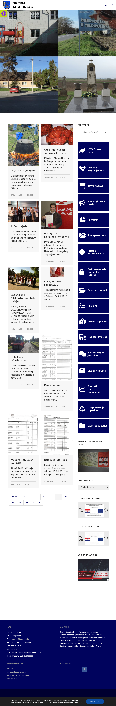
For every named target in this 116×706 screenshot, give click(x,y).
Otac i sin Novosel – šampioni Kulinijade (55, 151)
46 (13, 503)
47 (20, 503)
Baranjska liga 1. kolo (56, 460)
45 (66, 497)
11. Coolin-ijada (19, 226)
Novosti (30, 195)
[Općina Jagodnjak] (18, 5)
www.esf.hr (11, 669)
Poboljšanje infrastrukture (18, 359)
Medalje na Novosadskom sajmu (56, 235)
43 (51, 497)
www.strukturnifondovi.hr (16, 672)
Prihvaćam (95, 701)
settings (78, 703)
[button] (3, 13)
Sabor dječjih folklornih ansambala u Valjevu (23, 298)
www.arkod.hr (12, 679)
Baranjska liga (52, 385)
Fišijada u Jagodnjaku (23, 170)
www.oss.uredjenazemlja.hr (18, 675)
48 (27, 503)
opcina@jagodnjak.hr (20, 639)
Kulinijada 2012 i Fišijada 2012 (53, 283)
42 (44, 497)
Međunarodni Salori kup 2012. (22, 462)
